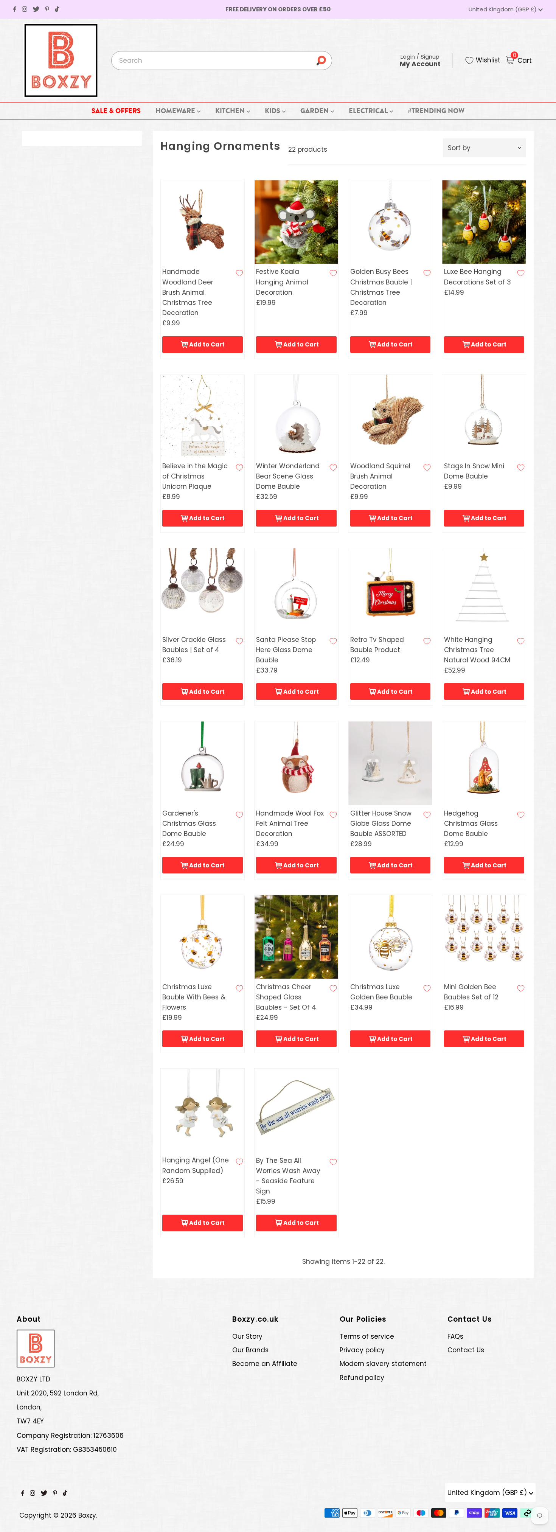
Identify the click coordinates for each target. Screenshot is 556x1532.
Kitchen (230, 111)
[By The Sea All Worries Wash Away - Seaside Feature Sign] (296, 1110)
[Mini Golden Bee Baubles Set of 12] (484, 937)
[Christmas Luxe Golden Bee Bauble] (390, 937)
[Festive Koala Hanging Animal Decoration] (296, 222)
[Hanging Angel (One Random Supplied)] (202, 1110)
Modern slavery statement (383, 1363)
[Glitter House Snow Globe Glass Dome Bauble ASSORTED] (390, 763)
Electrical (369, 111)
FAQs (455, 1336)
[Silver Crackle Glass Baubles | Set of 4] (202, 590)
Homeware (176, 111)
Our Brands (250, 1350)
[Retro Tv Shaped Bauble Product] (390, 590)
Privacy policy (362, 1350)
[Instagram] (24, 9)
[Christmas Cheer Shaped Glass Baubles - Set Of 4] (296, 937)
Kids (273, 111)
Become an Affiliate (264, 1363)
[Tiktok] (57, 9)
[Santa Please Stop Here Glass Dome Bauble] (296, 590)
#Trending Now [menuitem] (436, 111)
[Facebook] (14, 9)
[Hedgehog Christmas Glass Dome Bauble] (484, 763)
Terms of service (367, 1336)
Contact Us (465, 1350)
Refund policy (362, 1377)
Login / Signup (420, 60)
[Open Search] (323, 60)
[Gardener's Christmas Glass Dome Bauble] (202, 763)
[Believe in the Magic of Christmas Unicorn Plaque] (202, 416)
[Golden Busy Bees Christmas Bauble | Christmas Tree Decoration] (390, 222)
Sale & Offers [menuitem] (116, 111)
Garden (315, 111)
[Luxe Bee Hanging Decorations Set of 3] (484, 222)
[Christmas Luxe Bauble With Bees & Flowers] (202, 937)
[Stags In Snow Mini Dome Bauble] (484, 416)
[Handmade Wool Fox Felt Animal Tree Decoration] (296, 763)
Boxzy (87, 1515)
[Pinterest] (47, 9)
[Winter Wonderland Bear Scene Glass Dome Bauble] (296, 416)
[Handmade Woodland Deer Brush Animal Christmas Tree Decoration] (202, 222)
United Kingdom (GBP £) (503, 9)
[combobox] (221, 60)
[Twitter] (36, 9)
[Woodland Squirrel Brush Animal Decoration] (390, 416)
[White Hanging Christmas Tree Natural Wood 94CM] (484, 590)
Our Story (247, 1336)
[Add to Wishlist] (239, 273)
